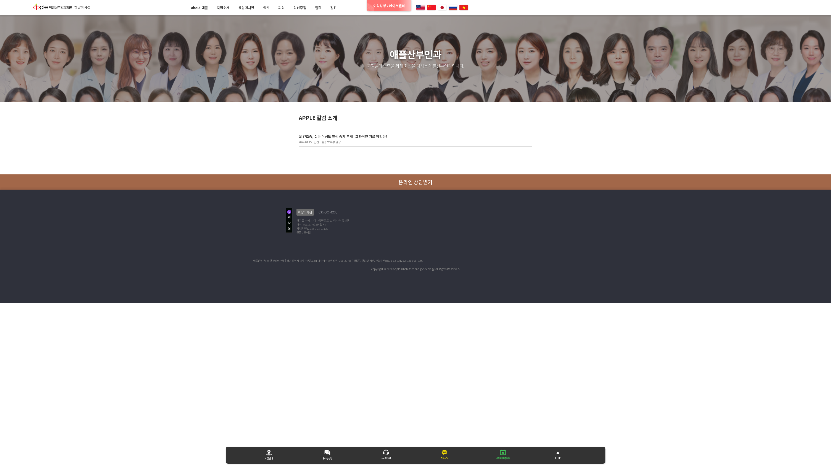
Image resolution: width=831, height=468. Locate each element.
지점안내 (269, 458)
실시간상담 (386, 458)
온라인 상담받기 (415, 182)
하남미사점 (305, 212)
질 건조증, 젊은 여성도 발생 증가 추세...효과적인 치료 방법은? (343, 136)
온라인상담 (327, 458)
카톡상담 (444, 458)
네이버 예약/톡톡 (503, 458)
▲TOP (557, 455)
